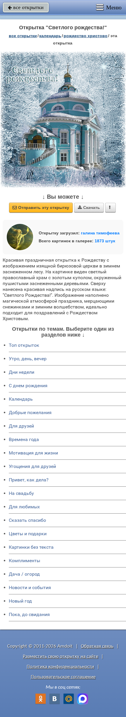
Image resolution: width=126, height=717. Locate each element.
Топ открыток (24, 345)
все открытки (26, 7)
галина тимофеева (100, 233)
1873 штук (105, 241)
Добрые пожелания (30, 412)
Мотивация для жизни (33, 453)
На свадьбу (21, 493)
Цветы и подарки (28, 533)
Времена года (24, 439)
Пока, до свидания (29, 614)
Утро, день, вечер (28, 358)
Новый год (20, 601)
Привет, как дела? (29, 480)
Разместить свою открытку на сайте (60, 656)
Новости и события (30, 587)
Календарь (50, 35)
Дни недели (21, 372)
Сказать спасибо (27, 520)
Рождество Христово (86, 35)
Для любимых (24, 507)
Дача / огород (24, 574)
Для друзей (21, 426)
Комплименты (24, 560)
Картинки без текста (31, 547)
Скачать (89, 207)
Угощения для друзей (32, 466)
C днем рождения (28, 385)
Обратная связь (97, 646)
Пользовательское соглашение (63, 677)
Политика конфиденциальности (60, 666)
